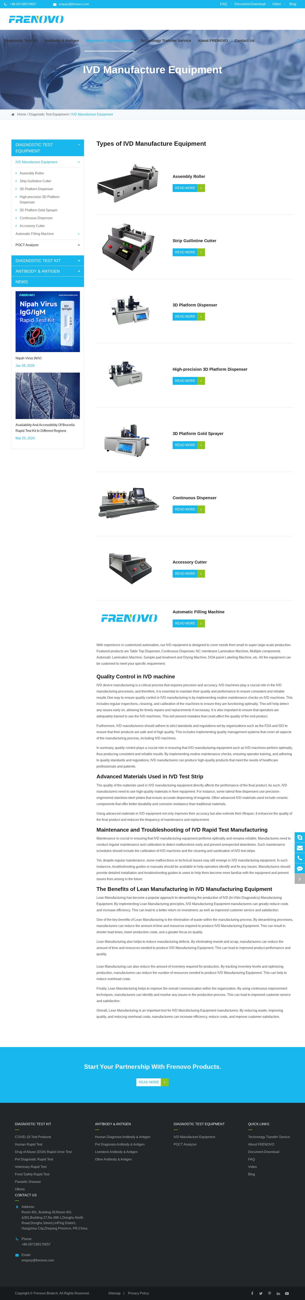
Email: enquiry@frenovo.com (38, 1257)
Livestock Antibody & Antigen (116, 1152)
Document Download (250, 4)
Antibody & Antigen (38, 271)
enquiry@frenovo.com (74, 4)
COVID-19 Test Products (33, 1137)
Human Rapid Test (28, 1144)
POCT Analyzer (27, 245)
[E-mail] (300, 848)
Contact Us (26, 1195)
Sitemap (114, 1293)
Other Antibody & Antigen (113, 1159)
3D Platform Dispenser (36, 189)
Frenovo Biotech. (46, 1293)
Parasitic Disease (28, 1181)
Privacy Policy (138, 1293)
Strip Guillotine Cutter (35, 181)
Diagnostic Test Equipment (48, 114)
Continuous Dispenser (36, 218)
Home (21, 114)
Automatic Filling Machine (35, 234)
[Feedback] (300, 868)
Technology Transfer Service (269, 1137)
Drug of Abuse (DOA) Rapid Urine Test (43, 1152)
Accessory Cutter (32, 226)
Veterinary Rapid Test (30, 1167)
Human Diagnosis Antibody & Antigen (122, 1137)
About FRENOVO (261, 1144)
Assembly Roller (32, 173)
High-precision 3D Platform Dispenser (40, 199)
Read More (149, 1082)
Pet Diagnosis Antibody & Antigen (120, 1144)
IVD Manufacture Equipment (92, 114)
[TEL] (300, 858)
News (22, 281)
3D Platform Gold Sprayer (38, 210)
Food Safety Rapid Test (32, 1174)
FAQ (223, 4)
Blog (292, 4)
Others (20, 1189)
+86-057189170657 (23, 4)
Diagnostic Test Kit (38, 260)
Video (276, 4)
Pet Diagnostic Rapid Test (34, 1159)
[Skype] (300, 837)
